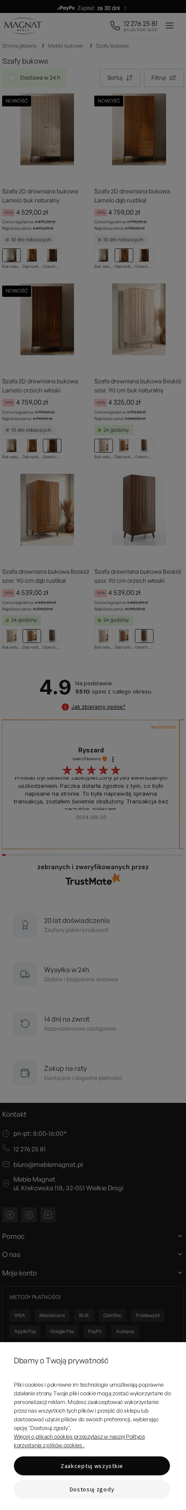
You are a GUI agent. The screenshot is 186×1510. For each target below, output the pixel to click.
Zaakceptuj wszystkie (92, 1466)
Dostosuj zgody (92, 1489)
